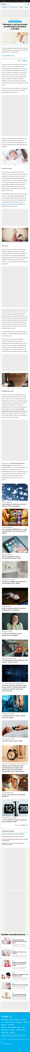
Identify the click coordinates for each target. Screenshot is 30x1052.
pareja (24, 1034)
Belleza (16, 1)
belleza (11, 1034)
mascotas (3, 1036)
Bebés (19, 1027)
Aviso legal (3, 1039)
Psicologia (16, 1019)
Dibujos (26, 1022)
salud (8, 1036)
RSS (2, 1041)
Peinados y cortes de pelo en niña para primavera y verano (19, 964)
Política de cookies (24, 1039)
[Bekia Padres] (5, 4)
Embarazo (3, 1027)
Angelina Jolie (7, 335)
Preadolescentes (20, 1030)
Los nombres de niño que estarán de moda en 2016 (19, 995)
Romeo (10, 204)
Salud (13, 950)
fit (20, 1036)
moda (7, 1034)
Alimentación (4, 1019)
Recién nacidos (12, 1027)
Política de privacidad (13, 1039)
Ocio (18, 19)
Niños (23, 1027)
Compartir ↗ (25, 60)
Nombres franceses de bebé (20, 985)
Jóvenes (12, 1032)
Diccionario (11, 1024)
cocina (15, 1034)
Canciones (4, 1024)
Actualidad (8, 1)
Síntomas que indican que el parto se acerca (13, 836)
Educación (23, 1019)
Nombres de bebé (10, 1022)
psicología (12, 1036)
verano (24, 64)
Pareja (28, 1)
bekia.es (3, 1034)
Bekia (5, 88)
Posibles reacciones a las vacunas (19, 952)
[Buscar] (25, 4)
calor (22, 68)
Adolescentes (5, 1032)
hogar (17, 1036)
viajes (23, 1036)
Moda (13, 1)
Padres (24, 1)
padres (20, 1034)
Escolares (12, 1030)
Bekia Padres (13, 19)
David (16, 202)
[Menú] (28, 4)
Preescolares (4, 1030)
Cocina (20, 1)
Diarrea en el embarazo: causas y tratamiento (13, 833)
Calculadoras (19, 1022)
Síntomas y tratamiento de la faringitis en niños (20, 975)
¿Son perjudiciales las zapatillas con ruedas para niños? (19, 941)
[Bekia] (3, 1)
